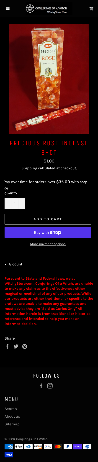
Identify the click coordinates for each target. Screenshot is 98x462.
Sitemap (12, 424)
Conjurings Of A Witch (31, 439)
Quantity (11, 193)
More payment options (48, 244)
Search (11, 408)
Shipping (29, 168)
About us (12, 416)
